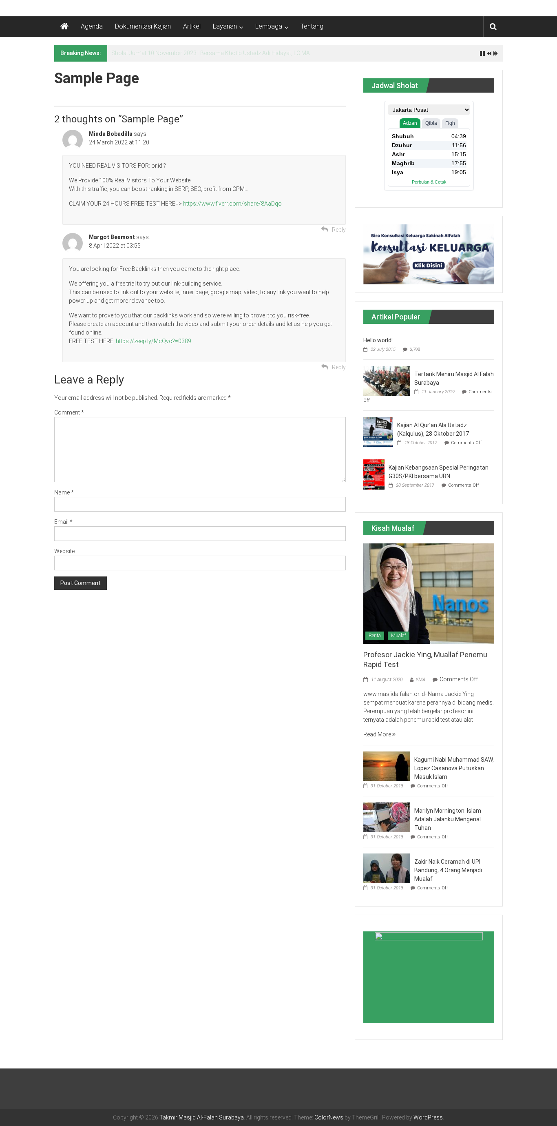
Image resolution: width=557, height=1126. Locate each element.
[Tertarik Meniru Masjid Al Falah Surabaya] (386, 380)
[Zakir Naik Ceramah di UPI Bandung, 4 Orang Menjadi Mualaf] (386, 867)
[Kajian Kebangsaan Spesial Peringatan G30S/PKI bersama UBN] (374, 474)
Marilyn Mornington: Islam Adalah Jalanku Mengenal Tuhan (447, 819)
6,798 (414, 349)
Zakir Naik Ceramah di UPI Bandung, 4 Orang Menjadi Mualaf (448, 870)
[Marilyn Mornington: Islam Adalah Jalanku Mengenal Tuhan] (386, 816)
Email (63, 522)
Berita (375, 635)
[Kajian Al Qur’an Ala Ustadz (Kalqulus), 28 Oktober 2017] (378, 431)
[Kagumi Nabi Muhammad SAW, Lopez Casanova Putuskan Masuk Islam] (386, 765)
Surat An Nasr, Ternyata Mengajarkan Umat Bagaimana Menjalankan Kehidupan (213, 53)
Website (64, 551)
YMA (420, 680)
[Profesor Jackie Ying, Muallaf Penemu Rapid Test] (428, 593)
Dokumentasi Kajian (143, 26)
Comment (69, 412)
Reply (339, 229)
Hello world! (378, 340)
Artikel (192, 26)
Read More (377, 734)
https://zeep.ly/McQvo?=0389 (153, 341)
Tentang (312, 26)
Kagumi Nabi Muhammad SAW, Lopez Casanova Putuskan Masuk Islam (454, 768)
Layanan (225, 26)
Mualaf (398, 635)
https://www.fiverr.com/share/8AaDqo (232, 203)
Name (64, 492)
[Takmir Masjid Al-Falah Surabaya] (64, 26)
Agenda (92, 26)
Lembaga (268, 26)
